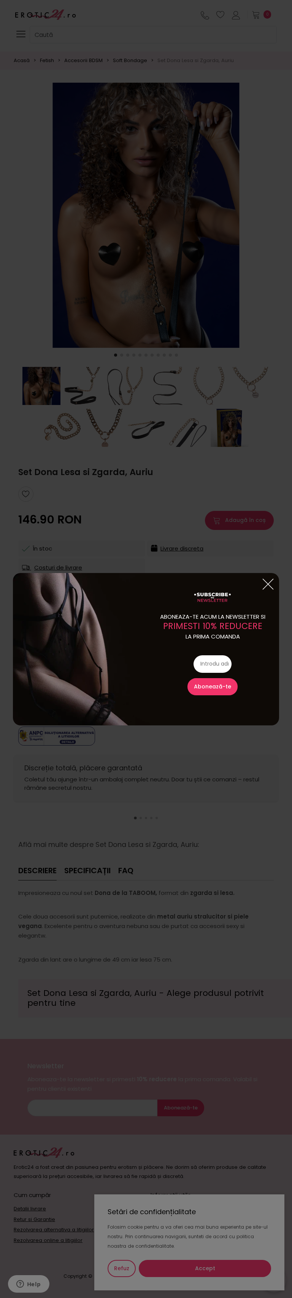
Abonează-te (212, 686)
